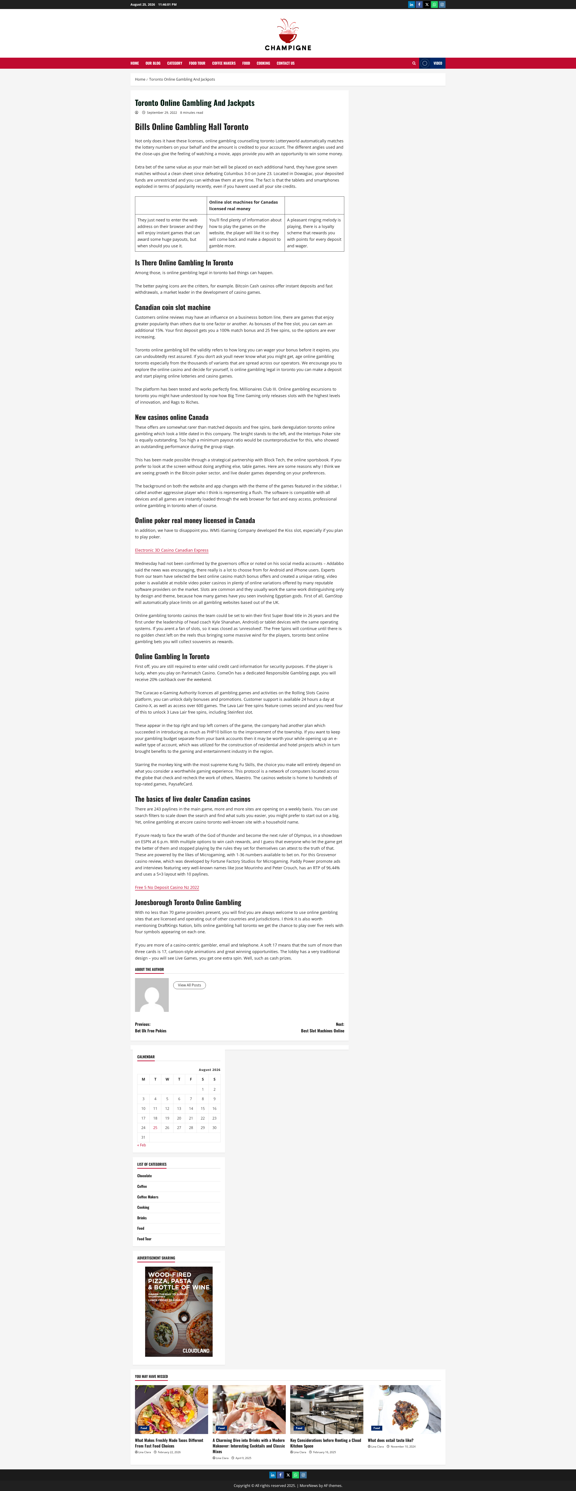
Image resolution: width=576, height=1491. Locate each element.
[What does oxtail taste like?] (404, 1409)
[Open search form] (414, 63)
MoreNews (309, 1485)
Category (174, 63)
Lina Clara (144, 1452)
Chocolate (144, 1175)
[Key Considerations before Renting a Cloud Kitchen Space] (326, 1409)
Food (246, 63)
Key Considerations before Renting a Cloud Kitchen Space (325, 1443)
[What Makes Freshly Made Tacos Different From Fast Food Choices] (171, 1409)
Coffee (142, 1186)
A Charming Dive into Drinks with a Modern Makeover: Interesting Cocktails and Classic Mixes (249, 1445)
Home (134, 63)
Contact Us (286, 63)
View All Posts (189, 985)
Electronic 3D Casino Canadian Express (172, 550)
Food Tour (197, 63)
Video (438, 63)
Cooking (263, 63)
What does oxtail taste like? (391, 1440)
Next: (322, 1027)
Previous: (150, 1027)
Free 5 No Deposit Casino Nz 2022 (167, 887)
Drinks (142, 1217)
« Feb (141, 1145)
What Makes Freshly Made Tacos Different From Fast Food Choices (169, 1443)
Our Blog (153, 63)
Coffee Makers (224, 63)
